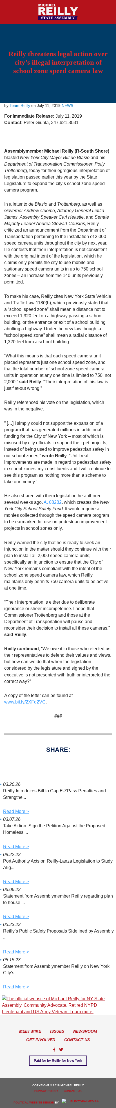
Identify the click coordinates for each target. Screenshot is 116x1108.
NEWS (67, 105)
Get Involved (40, 1039)
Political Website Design (34, 1102)
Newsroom (85, 1031)
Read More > (16, 811)
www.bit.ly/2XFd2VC (25, 702)
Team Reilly (20, 105)
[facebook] (54, 1049)
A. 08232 (53, 502)
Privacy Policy (46, 1090)
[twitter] (61, 1049)
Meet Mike (30, 1031)
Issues (57, 1031)
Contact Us (77, 1039)
